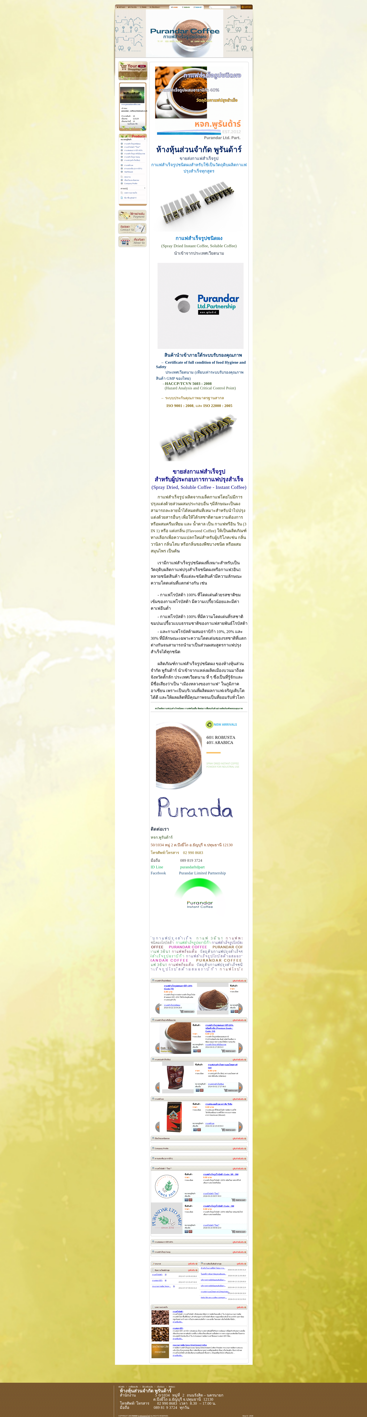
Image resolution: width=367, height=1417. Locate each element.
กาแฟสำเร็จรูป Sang (132, 157)
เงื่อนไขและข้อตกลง (131, 180)
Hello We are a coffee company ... (214, 1298)
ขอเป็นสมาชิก (132, 124)
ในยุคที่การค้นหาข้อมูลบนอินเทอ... (213, 1274)
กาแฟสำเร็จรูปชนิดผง (132, 144)
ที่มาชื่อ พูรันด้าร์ (130, 198)
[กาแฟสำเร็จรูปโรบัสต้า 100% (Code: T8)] (175, 1010)
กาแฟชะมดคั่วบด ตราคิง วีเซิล (218, 1104)
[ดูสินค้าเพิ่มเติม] (239, 980)
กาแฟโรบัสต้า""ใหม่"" (132, 147)
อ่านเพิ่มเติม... (178, 1322)
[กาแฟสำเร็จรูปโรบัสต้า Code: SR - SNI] (166, 1202)
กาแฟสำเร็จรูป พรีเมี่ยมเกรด (134, 154)
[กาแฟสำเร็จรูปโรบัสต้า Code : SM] (166, 1229)
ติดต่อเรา (132, 228)
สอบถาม (127, 177)
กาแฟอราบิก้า (157, 1280)
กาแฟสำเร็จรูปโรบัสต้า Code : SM (218, 1206)
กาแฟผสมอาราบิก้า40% (133, 150)
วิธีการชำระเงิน (132, 215)
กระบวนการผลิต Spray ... (161, 1286)
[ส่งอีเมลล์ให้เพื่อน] (199, 1012)
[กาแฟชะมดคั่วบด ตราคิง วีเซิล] (175, 1132)
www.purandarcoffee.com (130, 104)
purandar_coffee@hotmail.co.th (134, 111)
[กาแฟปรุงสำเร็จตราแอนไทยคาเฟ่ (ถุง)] (175, 1089)
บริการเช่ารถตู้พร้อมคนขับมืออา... (213, 1280)
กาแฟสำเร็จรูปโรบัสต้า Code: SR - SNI (220, 1174)
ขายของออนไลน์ (144, 1416)
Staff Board (128, 172)
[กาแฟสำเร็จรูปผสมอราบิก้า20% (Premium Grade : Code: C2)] (170, 1053)
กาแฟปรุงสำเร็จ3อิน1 (132, 160)
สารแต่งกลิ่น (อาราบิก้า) (133, 169)
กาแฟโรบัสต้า (157, 1275)
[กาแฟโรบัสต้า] (160, 1324)
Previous (157, 1008)
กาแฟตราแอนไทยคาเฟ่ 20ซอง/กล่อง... (215, 1292)
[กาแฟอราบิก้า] (160, 1341)
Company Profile (130, 184)
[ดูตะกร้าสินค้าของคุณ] (141, 66)
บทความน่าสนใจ (130, 193)
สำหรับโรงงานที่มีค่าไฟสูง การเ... (213, 1268)
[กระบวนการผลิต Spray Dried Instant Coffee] (160, 1358)
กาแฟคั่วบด (128, 165)
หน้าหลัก (121, 1386)
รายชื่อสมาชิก (133, 1386)
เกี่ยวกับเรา (132, 241)
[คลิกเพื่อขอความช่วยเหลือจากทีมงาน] (246, 6)
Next (240, 1008)
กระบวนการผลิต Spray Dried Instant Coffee (190, 1345)
